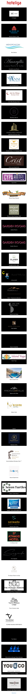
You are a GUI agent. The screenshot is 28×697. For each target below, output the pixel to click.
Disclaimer (14, 693)
